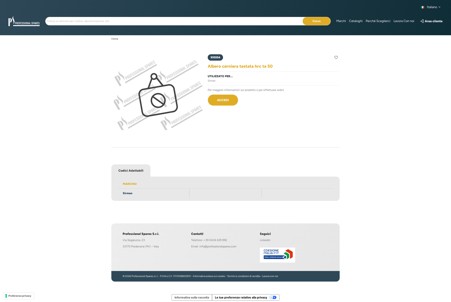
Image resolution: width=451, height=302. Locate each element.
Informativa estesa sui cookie (209, 276)
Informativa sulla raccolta (192, 297)
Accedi (223, 100)
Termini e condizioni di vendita (243, 276)
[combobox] (431, 7)
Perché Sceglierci (378, 21)
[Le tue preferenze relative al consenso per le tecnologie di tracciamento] (18, 295)
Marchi (341, 21)
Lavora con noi (270, 276)
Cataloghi (356, 21)
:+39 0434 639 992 (215, 240)
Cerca (317, 21)
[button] (431, 21)
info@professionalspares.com (217, 246)
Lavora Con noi (404, 21)
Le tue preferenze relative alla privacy (241, 297)
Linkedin (265, 240)
